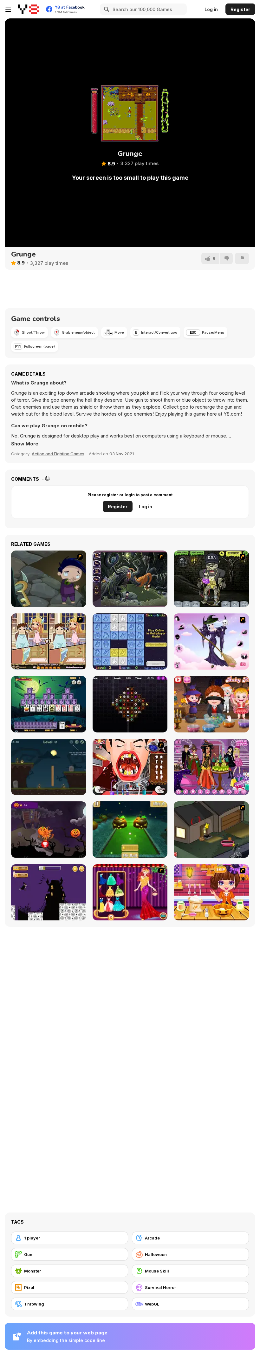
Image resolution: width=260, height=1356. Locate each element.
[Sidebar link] (8, 9)
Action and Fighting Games (58, 453)
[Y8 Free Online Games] (28, 9)
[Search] (105, 9)
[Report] (242, 258)
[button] (24, 443)
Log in (211, 9)
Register (240, 9)
